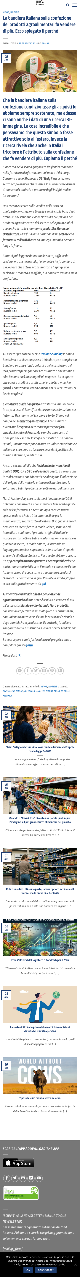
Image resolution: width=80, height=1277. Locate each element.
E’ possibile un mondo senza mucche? (40, 1098)
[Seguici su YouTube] (39, 1178)
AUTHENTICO (45, 691)
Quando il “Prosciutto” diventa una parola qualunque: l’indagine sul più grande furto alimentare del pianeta (40, 820)
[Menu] (74, 5)
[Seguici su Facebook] (7, 1178)
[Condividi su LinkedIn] (60, 671)
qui (44, 584)
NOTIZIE (14, 12)
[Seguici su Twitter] (15, 1178)
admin (45, 43)
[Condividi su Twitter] (36, 671)
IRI (19, 655)
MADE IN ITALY (62, 691)
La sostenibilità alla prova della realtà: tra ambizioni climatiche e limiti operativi (40, 1029)
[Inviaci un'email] (23, 1178)
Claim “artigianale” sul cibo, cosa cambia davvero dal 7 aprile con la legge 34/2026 (40, 749)
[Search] (67, 5)
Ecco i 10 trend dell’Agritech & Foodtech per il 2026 (40, 960)
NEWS (6, 12)
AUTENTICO (30, 691)
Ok (28, 1270)
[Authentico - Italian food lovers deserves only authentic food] (40, 3)
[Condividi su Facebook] (28, 671)
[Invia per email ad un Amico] (44, 671)
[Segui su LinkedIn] (31, 1178)
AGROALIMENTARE (13, 691)
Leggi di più (46, 1270)
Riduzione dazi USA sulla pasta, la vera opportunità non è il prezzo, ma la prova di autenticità (40, 891)
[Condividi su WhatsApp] (20, 671)
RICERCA (7, 695)
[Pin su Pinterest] (52, 671)
